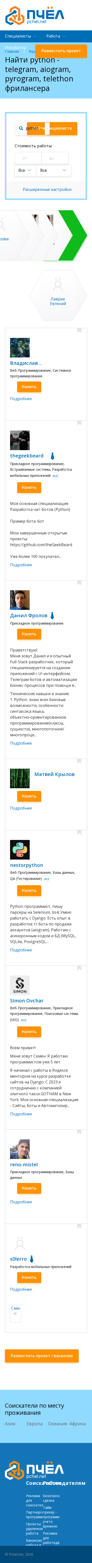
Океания (57, 1424)
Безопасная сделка (53, 1498)
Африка (77, 1424)
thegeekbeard (27, 455)
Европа (34, 1424)
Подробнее (21, 398)
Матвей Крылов (54, 774)
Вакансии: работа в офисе (34, 1545)
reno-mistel (24, 1164)
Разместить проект (61, 50)
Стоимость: (33, 145)
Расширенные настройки (47, 189)
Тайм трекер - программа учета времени (52, 1516)
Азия (10, 1424)
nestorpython (26, 865)
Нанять (29, 386)
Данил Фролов (28, 615)
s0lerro (18, 1258)
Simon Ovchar (27, 1000)
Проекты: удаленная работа (34, 1529)
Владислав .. (25, 363)
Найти (52, 128)
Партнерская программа (37, 1514)
